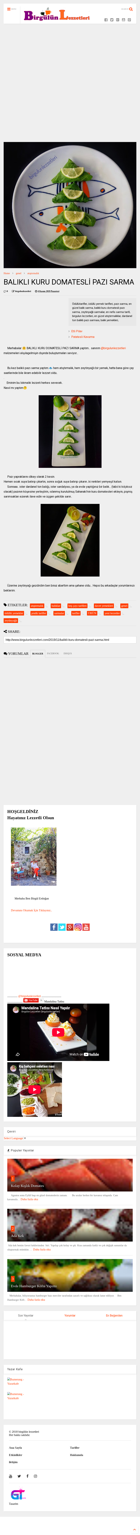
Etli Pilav (76, 331)
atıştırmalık (33, 273)
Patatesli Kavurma (82, 337)
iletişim (13, 1462)
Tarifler (74, 1447)
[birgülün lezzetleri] (57, 23)
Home (7, 273)
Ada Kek (17, 1236)
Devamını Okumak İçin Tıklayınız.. (31, 910)
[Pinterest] (129, 20)
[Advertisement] (70, 54)
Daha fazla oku (29, 1199)
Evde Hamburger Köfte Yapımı (34, 1286)
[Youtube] (123, 20)
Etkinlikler (15, 1455)
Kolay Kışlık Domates (27, 1186)
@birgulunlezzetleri (113, 348)
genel (18, 273)
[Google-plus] (117, 20)
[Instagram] (35, 1476)
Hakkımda (76, 1455)
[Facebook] (106, 20)
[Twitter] (111, 20)
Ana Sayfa (15, 1447)
